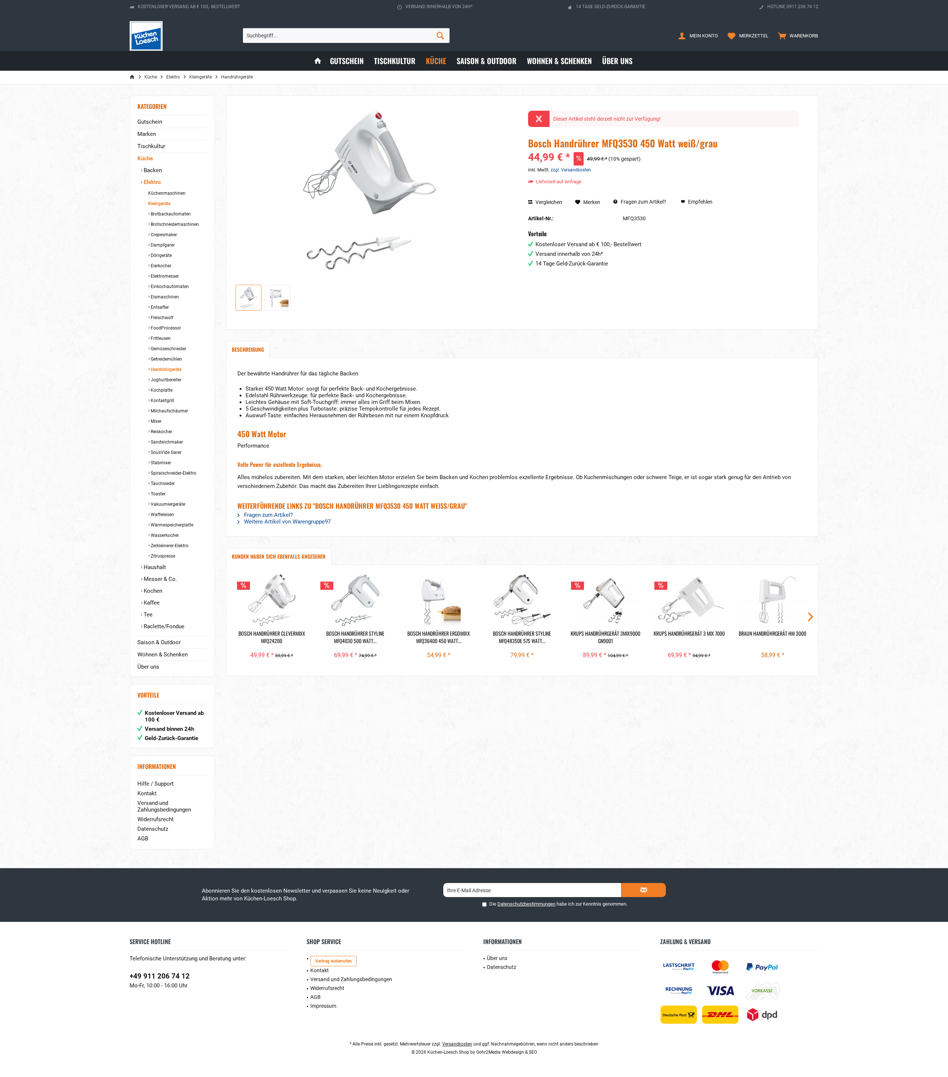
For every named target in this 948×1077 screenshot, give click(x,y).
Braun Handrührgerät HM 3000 (772, 633)
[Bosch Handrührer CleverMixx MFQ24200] (272, 600)
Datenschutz (152, 829)
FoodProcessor (165, 328)
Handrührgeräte (165, 369)
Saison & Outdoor (159, 642)
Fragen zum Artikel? (643, 202)
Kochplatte (161, 390)
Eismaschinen (164, 297)
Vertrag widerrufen (333, 961)
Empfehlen (699, 202)
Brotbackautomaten (170, 214)
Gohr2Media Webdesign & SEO (506, 1052)
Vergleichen (548, 202)
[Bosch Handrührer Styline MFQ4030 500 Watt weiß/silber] (355, 600)
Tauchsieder (162, 483)
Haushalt (154, 567)
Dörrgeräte (161, 255)
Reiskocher (161, 431)
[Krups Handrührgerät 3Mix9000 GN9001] (606, 600)
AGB (142, 838)
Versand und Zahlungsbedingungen (164, 806)
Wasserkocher (164, 535)
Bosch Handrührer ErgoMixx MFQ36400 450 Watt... (438, 637)
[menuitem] (796, 35)
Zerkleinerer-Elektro (169, 545)
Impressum (323, 1006)
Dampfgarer (162, 245)
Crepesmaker (163, 234)
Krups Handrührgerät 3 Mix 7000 (689, 633)
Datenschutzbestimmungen (526, 904)
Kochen (152, 591)
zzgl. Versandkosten (571, 170)
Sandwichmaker (166, 442)
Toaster (158, 493)
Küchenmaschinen (166, 193)
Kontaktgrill (162, 400)
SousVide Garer (165, 452)
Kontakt (147, 793)
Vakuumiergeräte (167, 504)
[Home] (318, 61)
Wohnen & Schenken (162, 654)
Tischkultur (151, 146)
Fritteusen (160, 338)
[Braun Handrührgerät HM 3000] (773, 600)
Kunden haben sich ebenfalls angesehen (279, 556)
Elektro (151, 182)
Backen (152, 170)
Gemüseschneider (168, 348)
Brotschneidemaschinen (174, 224)
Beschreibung (248, 349)
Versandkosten (457, 1044)
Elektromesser (164, 276)
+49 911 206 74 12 (160, 976)
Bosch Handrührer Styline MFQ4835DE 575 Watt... (522, 637)
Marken (146, 134)
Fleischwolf (161, 317)
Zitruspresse (162, 556)
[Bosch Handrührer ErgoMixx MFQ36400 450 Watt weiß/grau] (439, 600)
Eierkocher (160, 265)
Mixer (155, 421)
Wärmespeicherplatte (171, 525)
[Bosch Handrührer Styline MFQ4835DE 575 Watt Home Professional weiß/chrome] (522, 600)
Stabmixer (160, 462)
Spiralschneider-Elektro (173, 473)
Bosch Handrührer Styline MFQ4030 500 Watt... (355, 637)
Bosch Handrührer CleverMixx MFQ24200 (271, 637)
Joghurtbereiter (165, 379)
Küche (145, 158)
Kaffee (151, 602)
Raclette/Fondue (163, 626)
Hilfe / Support (155, 783)
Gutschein (149, 121)
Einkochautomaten (169, 286)
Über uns (148, 666)
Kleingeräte (158, 203)
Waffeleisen (162, 514)
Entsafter (159, 307)
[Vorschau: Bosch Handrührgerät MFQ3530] (248, 298)
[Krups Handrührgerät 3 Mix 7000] (689, 600)
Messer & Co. (159, 579)
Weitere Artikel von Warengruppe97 (287, 521)
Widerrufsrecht (155, 819)
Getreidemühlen (166, 359)
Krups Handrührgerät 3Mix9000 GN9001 (605, 637)
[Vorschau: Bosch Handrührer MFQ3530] (278, 298)
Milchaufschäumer (169, 411)
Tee (147, 614)
